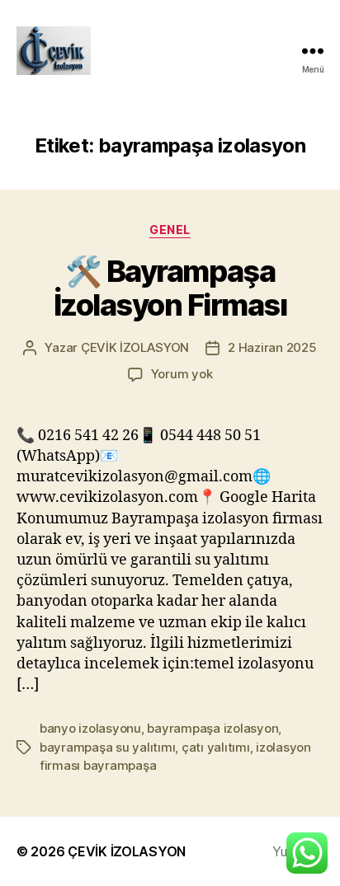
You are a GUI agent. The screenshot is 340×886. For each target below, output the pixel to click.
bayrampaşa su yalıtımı (107, 747)
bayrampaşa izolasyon (212, 728)
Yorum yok (182, 374)
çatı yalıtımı (216, 747)
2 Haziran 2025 (272, 347)
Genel (170, 230)
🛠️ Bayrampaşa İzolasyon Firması (170, 288)
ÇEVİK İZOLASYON (135, 347)
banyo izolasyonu (90, 728)
